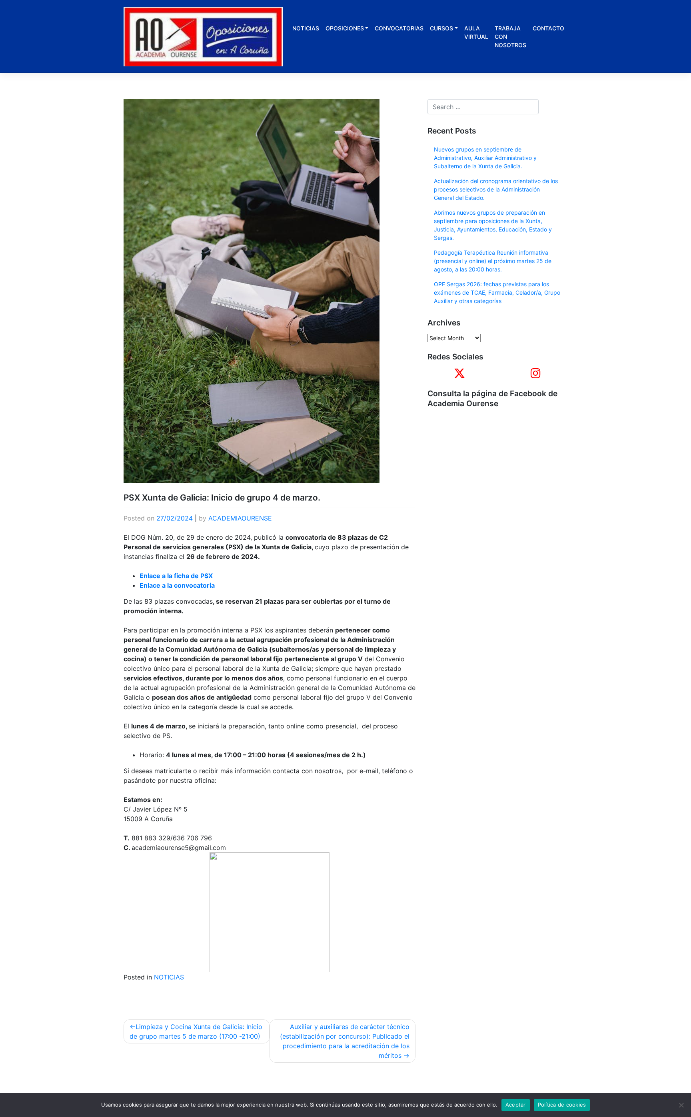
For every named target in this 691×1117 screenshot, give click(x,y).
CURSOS (441, 28)
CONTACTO (548, 28)
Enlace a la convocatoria (177, 585)
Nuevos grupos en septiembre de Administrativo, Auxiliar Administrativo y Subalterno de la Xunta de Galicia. (485, 158)
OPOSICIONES (345, 28)
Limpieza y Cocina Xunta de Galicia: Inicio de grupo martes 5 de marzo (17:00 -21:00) (196, 1031)
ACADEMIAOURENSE (240, 518)
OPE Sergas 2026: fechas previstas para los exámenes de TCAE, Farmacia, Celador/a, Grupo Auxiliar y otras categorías (497, 292)
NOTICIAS (305, 28)
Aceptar (515, 1104)
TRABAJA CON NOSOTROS (510, 36)
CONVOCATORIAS (399, 28)
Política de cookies (562, 1104)
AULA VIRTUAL (476, 32)
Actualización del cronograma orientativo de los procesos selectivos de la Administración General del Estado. (496, 189)
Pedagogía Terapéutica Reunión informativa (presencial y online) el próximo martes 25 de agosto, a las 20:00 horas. (492, 261)
